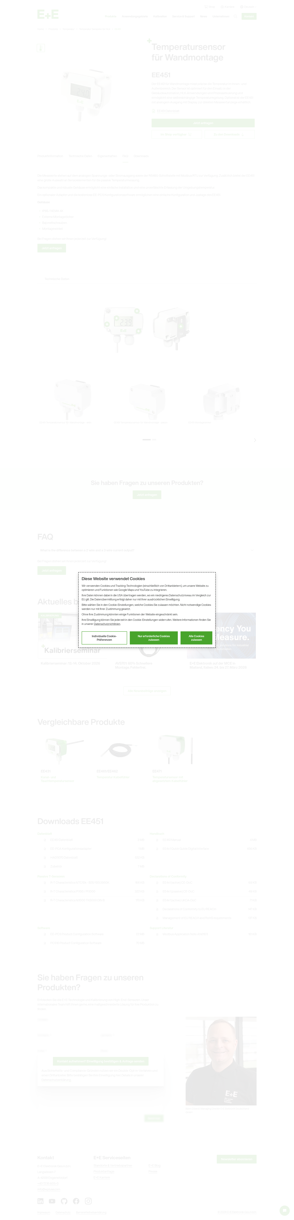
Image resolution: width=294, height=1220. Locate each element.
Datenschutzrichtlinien (107, 624)
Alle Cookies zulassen (196, 638)
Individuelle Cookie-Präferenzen (104, 638)
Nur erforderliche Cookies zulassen (154, 638)
